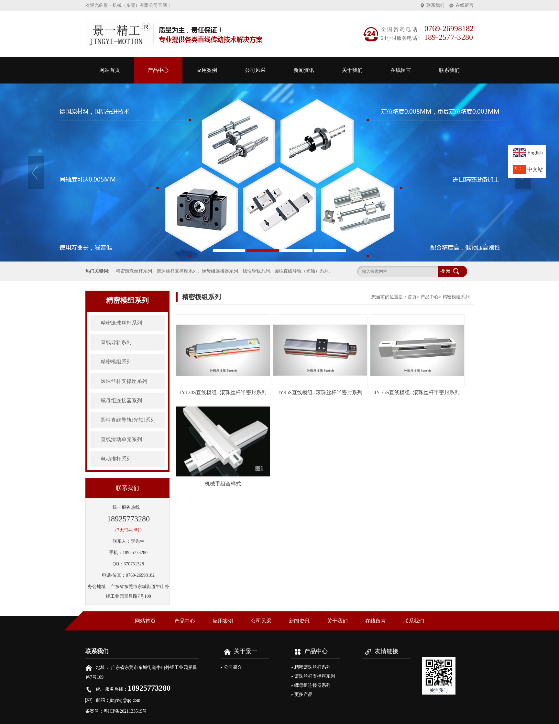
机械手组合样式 (223, 483)
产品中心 (158, 70)
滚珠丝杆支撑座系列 (124, 381)
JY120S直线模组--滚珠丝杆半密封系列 (223, 392)
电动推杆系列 (116, 459)
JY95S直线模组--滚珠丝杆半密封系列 (320, 392)
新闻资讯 (303, 70)
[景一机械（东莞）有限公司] (279, 173)
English (535, 152)
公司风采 (255, 70)
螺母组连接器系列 (121, 400)
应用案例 (206, 70)
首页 (412, 297)
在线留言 (464, 5)
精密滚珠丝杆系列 (121, 323)
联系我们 (435, 5)
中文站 (535, 169)
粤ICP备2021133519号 (125, 711)
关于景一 (245, 651)
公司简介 (233, 667)
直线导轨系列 (116, 342)
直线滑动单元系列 (121, 439)
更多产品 (303, 694)
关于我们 (352, 70)
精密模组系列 (116, 361)
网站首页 (109, 70)
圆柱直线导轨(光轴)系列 (128, 420)
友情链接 (386, 651)
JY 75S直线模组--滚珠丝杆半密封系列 (417, 392)
